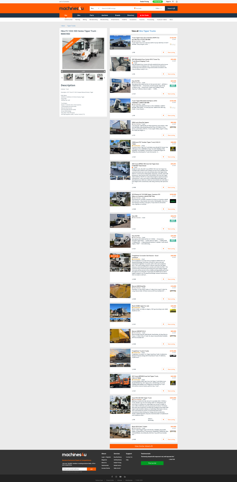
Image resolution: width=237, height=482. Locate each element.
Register (108, 457)
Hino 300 (134, 216)
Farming (77, 19)
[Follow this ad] (163, 52)
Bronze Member (137, 399)
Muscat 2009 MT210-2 (139, 331)
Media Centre (117, 465)
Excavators (133, 19)
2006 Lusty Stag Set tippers (140, 122)
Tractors (142, 19)
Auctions (105, 15)
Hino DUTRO (136, 81)
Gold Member (136, 145)
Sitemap (119, 480)
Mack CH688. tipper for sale (140, 306)
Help (127, 460)
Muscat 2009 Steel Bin (139, 286)
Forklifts (124, 19)
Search (170, 8)
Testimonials (105, 465)
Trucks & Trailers (162, 19)
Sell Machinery (118, 460)
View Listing (171, 52)
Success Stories (106, 468)
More (171, 19)
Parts (92, 15)
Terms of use (99, 480)
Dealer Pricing (117, 462)
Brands (117, 15)
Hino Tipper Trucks (147, 31)
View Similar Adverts (143, 446)
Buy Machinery (118, 457)
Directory (130, 15)
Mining (85, 19)
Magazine (104, 460)
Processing (150, 19)
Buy (66, 15)
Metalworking (94, 19)
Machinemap (129, 480)
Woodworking (104, 19)
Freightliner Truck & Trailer (140, 351)
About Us (104, 462)
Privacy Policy (110, 480)
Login (103, 457)
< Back (63, 26)
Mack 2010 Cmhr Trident (139, 426)
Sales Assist (117, 468)
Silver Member (137, 41)
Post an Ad (157, 1)
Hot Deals (145, 15)
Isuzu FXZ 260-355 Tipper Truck (142, 398)
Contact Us (129, 457)
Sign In (168, 1)
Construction (68, 19)
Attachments (115, 19)
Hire (78, 15)
